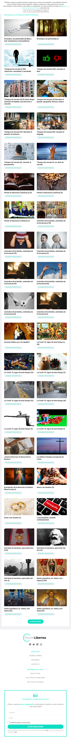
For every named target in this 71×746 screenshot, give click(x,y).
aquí (47, 730)
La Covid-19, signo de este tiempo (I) (51, 429)
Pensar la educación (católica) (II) (50, 193)
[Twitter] (33, 644)
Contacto (35, 664)
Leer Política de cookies (40, 11)
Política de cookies (35, 682)
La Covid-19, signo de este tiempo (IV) (18, 401)
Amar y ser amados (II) (45, 487)
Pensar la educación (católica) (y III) (18, 193)
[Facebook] (30, 644)
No (30, 11)
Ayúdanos (35, 660)
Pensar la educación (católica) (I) (17, 221)
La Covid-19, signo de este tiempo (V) (51, 372)
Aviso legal (35, 673)
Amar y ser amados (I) (12, 518)
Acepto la (20, 722)
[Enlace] (35, 638)
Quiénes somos (35, 655)
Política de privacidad (35, 677)
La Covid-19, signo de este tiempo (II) (18, 429)
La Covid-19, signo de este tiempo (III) (51, 401)
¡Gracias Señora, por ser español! (16, 342)
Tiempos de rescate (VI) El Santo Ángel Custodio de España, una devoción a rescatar (19, 101)
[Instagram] (41, 644)
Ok (25, 11)
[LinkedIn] (37, 644)
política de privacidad (23, 722)
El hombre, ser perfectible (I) (48, 39)
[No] (69, 7)
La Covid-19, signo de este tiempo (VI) (18, 372)
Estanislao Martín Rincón (13, 44)
